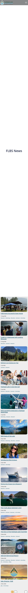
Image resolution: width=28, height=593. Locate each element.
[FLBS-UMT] (6, 2)
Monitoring (7, 318)
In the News (17, 512)
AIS (1, 562)
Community (5, 562)
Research (3, 318)
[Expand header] (26, 2)
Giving (10, 562)
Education (13, 318)
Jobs (2, 585)
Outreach (18, 318)
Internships (23, 318)
